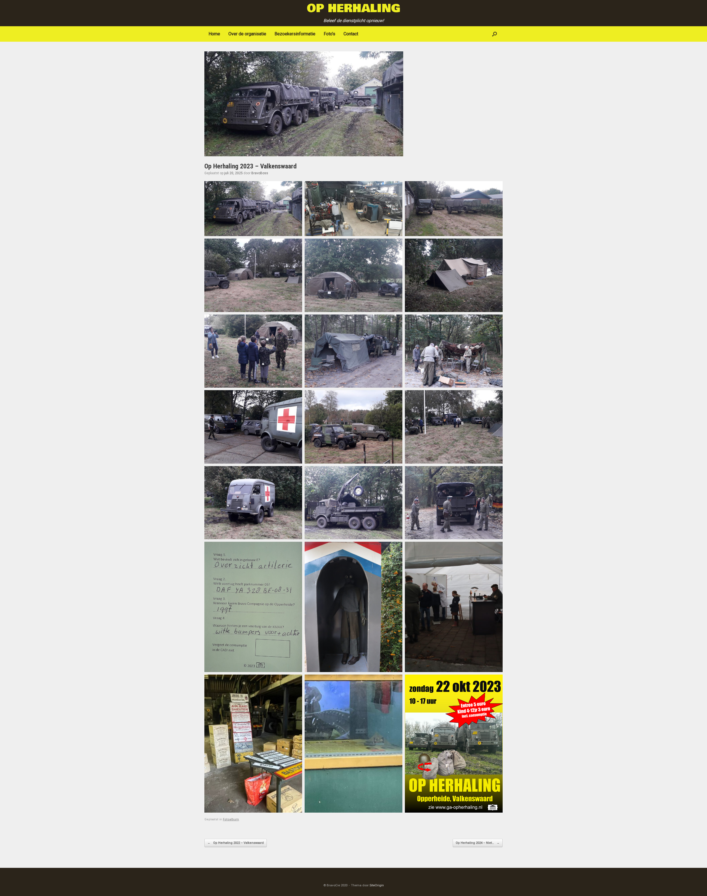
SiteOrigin (377, 885)
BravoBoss (259, 173)
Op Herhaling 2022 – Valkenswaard (235, 843)
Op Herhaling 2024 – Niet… (478, 843)
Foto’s (329, 33)
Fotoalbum (231, 819)
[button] (494, 34)
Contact (351, 33)
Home (214, 33)
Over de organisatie (247, 33)
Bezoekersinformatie (295, 33)
